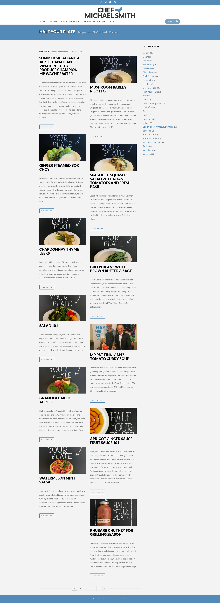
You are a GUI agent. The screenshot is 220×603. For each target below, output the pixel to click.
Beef (145, 56)
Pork (145, 115)
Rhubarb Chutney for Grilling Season (111, 532)
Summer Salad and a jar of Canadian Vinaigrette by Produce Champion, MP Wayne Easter (59, 66)
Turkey (146, 146)
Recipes (53, 21)
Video (64, 21)
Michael (43, 21)
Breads (146, 60)
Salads (146, 122)
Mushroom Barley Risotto (108, 89)
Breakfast (148, 64)
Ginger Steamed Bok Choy (59, 167)
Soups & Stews (150, 138)
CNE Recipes (149, 76)
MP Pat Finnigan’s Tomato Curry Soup (109, 357)
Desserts (147, 80)
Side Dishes (148, 134)
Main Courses (150, 107)
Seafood (147, 130)
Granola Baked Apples (54, 400)
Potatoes (147, 119)
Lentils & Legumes (152, 103)
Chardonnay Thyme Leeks (59, 251)
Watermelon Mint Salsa (57, 480)
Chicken (147, 68)
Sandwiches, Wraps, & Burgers (158, 126)
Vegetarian (148, 150)
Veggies (147, 153)
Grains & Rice (149, 87)
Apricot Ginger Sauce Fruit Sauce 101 (111, 441)
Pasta (145, 111)
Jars (145, 95)
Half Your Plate (150, 91)
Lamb (145, 99)
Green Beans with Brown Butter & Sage (111, 269)
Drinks (146, 84)
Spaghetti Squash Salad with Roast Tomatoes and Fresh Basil (110, 181)
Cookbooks (74, 21)
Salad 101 (48, 325)
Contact (112, 21)
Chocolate (148, 72)
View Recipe (46, 127)
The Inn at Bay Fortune (94, 21)
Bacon (146, 52)
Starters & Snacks (151, 142)
